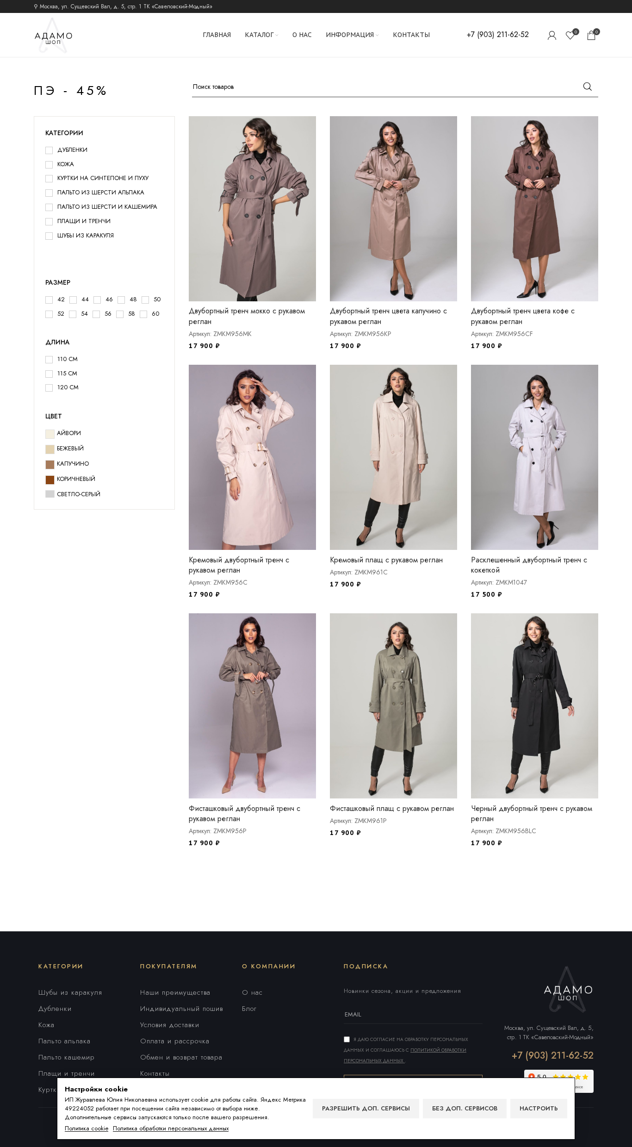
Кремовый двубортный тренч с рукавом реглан (239, 565)
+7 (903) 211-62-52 (553, 1055)
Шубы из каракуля (70, 992)
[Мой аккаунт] (552, 35)
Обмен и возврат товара (181, 1057)
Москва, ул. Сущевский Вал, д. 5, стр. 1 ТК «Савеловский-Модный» (549, 1032)
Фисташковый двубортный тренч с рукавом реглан (244, 813)
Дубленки (55, 1008)
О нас (252, 992)
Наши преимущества (175, 992)
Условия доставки (169, 1024)
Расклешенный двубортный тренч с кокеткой (529, 565)
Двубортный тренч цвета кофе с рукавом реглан (523, 315)
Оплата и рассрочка (175, 1041)
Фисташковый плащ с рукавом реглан (392, 808)
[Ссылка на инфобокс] (498, 35)
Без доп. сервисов (464, 1108)
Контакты (155, 1073)
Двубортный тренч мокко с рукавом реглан (247, 315)
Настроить (539, 1108)
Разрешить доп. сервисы (366, 1108)
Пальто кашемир (66, 1057)
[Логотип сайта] (53, 34)
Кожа (46, 1024)
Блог (249, 1008)
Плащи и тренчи (66, 1073)
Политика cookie (86, 1128)
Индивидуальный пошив (181, 1008)
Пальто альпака (64, 1041)
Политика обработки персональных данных (171, 1128)
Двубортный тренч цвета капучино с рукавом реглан (388, 315)
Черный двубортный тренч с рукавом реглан (531, 813)
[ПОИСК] (587, 86)
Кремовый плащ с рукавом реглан (386, 560)
